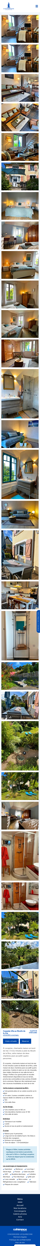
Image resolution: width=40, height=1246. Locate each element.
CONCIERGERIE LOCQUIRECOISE (20, 1234)
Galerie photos (20, 1214)
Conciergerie (20, 1211)
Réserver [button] (25, 1041)
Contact (20, 1220)
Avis (20, 1217)
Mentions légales (20, 1237)
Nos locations (20, 1208)
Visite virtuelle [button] (11, 1041)
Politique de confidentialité (20, 1240)
